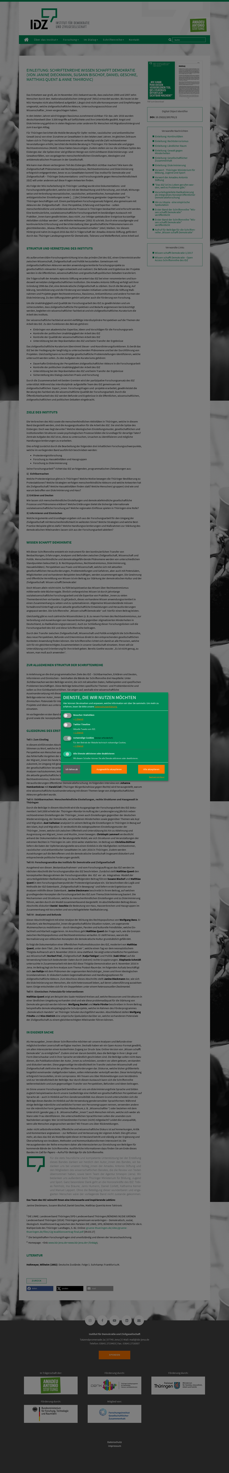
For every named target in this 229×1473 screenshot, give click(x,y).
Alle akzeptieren (151, 769)
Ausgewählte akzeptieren (109, 769)
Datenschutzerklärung (106, 706)
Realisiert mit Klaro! (156, 777)
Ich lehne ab (72, 769)
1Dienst (78, 719)
